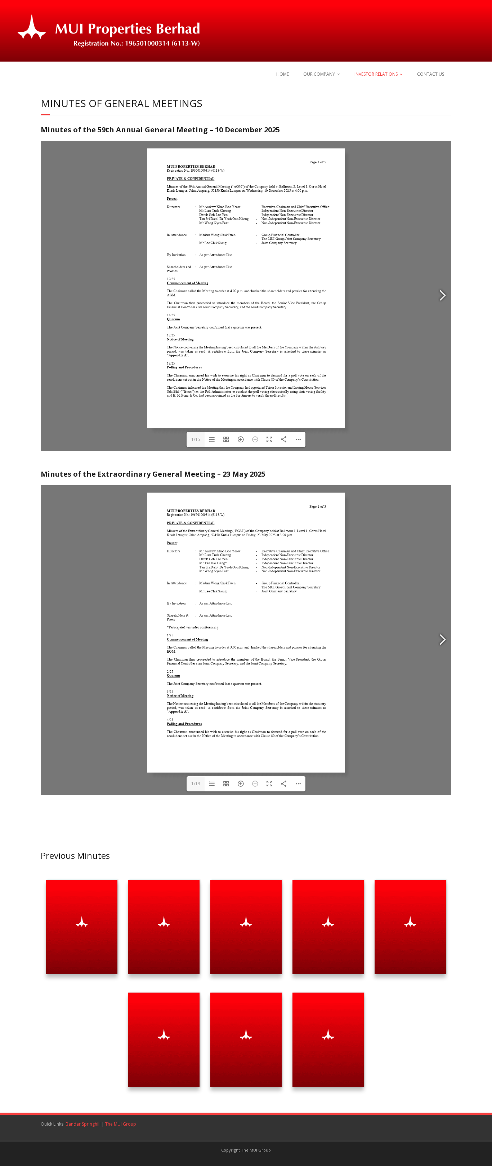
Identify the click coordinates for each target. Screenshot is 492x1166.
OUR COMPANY (319, 74)
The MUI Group (120, 1124)
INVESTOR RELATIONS (376, 74)
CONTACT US (430, 74)
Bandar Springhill (83, 1124)
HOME (282, 74)
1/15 (195, 439)
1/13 (195, 784)
